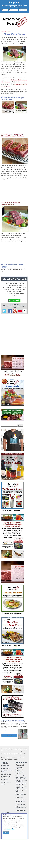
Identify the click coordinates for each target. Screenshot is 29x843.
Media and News (19, 769)
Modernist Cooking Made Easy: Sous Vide (21, 786)
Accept (6, 833)
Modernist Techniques (6, 767)
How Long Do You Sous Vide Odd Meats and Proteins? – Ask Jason (12, 135)
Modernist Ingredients (6, 768)
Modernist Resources (6, 773)
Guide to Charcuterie (6, 782)
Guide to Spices (4, 781)
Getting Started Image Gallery (20, 802)
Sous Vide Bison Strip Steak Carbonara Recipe (10, 203)
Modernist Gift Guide (6, 774)
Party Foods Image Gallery (21, 806)
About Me (18, 770)
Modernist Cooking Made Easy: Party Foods (21, 783)
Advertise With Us (20, 772)
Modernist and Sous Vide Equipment (7, 770)
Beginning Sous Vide (20, 793)
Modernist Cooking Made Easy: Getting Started (21, 778)
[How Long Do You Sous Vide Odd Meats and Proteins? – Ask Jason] (8, 107)
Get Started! (14, 300)
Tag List (3, 784)
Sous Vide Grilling (19, 797)
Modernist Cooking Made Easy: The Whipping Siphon (21, 790)
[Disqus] (14, 335)
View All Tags (5, 31)
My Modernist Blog (20, 764)
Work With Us (19, 767)
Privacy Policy (10, 829)
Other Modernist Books (21, 810)
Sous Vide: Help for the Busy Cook (21, 795)
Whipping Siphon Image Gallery (21, 808)
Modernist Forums (20, 765)
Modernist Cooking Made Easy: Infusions (21, 781)
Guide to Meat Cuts (5, 779)
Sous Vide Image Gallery (21, 804)
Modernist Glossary (5, 776)
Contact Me (18, 773)
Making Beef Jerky (5, 777)
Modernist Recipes (5, 765)
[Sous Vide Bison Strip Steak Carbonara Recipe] (21, 107)
